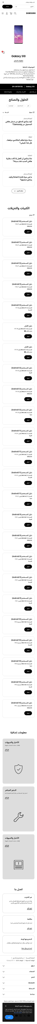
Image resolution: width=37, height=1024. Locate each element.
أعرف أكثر (29, 908)
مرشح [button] (30, 215)
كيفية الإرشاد (10, 105)
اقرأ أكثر (7, 750)
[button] (18, 123)
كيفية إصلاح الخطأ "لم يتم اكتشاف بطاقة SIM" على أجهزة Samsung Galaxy (18, 75)
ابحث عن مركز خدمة (27, 948)
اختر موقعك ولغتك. (30, 2)
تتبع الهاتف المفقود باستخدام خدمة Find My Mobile (19, 72)
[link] (3, 52)
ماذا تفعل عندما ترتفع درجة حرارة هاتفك (23, 70)
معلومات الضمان (18, 61)
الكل (28, 105)
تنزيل (28, 231)
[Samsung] (31, 13)
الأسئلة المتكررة (20, 105)
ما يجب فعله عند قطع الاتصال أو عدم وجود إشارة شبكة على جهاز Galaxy (18, 78)
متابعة (7, 6)
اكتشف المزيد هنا (18, 1012)
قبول (9, 1017)
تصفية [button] (30, 112)
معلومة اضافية (8, 92)
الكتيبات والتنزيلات (21, 92)
